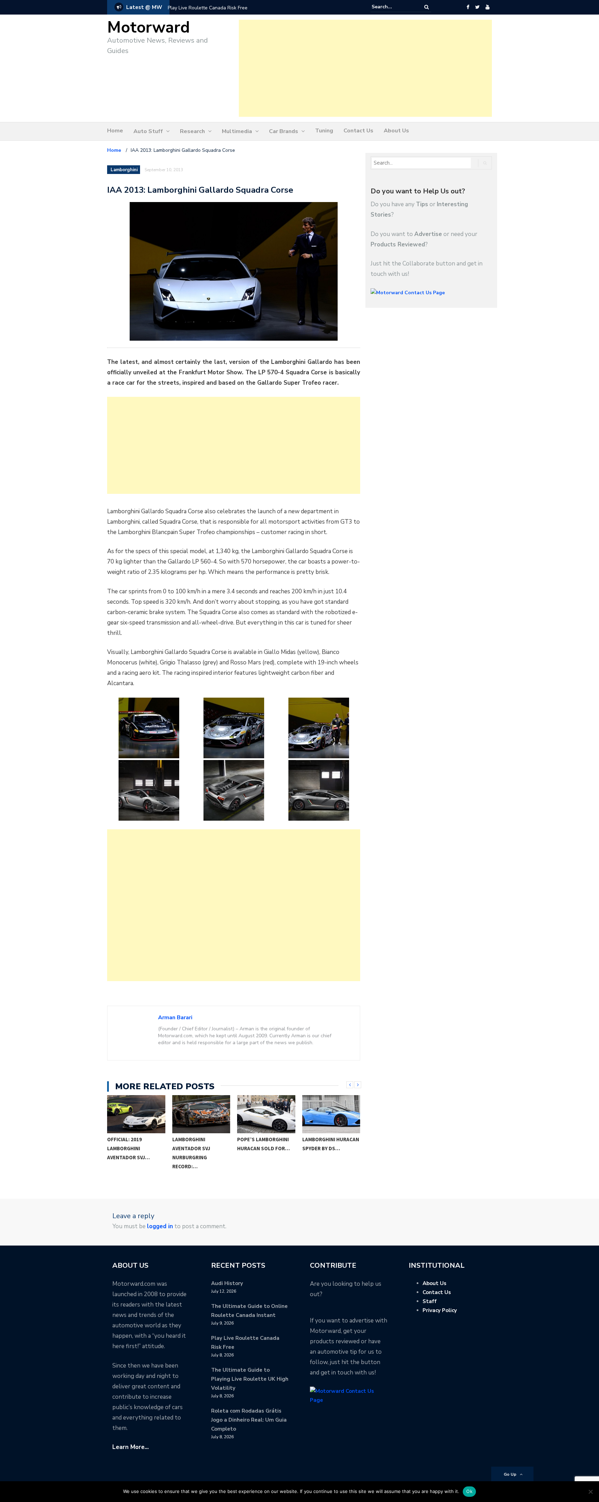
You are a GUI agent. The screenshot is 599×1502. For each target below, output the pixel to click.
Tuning (324, 130)
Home (115, 130)
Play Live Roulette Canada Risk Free (208, 8)
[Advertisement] (365, 68)
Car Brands (283, 131)
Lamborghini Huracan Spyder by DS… (286, 1144)
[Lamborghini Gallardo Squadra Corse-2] (148, 728)
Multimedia (237, 131)
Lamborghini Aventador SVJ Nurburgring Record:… (147, 1153)
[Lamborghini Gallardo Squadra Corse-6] (233, 790)
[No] (590, 1491)
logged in (160, 1226)
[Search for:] (393, 6)
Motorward (148, 27)
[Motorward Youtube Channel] (487, 7)
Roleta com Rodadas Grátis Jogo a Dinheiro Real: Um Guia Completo (249, 1419)
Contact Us (358, 130)
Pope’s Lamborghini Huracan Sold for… (219, 1144)
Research (192, 131)
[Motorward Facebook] (467, 7)
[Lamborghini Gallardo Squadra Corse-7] (318, 790)
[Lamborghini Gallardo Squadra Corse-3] (233, 728)
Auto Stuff (148, 131)
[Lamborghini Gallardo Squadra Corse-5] (148, 790)
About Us (396, 130)
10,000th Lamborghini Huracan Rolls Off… (351, 1144)
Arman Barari (175, 1017)
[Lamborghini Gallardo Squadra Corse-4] (318, 728)
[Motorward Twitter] (477, 7)
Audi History (227, 1283)
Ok (469, 1491)
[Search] (426, 7)
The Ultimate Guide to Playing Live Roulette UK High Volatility (249, 1378)
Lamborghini (124, 170)
